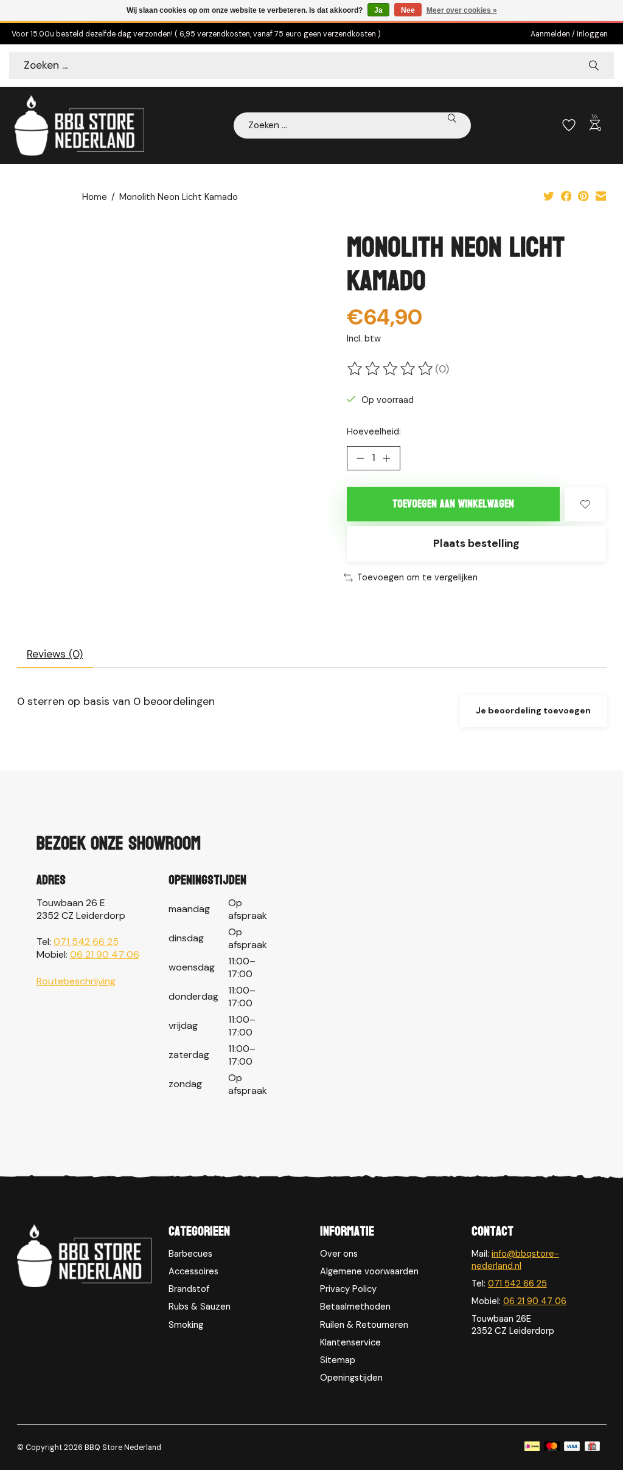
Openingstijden (351, 1378)
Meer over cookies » (461, 10)
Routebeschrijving (76, 981)
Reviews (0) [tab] (55, 654)
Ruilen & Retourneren (364, 1325)
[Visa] (572, 1447)
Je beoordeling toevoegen (533, 710)
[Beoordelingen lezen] (391, 369)
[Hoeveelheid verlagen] (360, 458)
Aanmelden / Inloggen (569, 34)
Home (94, 197)
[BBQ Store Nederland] (79, 125)
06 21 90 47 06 (104, 954)
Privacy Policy (348, 1289)
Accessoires (193, 1271)
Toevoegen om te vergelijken (417, 577)
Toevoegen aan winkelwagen (453, 504)
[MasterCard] (552, 1447)
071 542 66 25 (86, 941)
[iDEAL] (532, 1447)
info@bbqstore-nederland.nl (515, 1260)
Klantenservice (350, 1342)
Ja (378, 10)
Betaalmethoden (355, 1306)
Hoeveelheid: (374, 431)
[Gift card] (592, 1447)
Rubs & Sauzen (200, 1306)
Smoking (186, 1325)
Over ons (339, 1254)
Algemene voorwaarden (369, 1271)
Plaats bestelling (476, 543)
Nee (408, 10)
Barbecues (190, 1254)
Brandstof (189, 1289)
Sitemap (337, 1360)
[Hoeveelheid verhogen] (386, 458)
